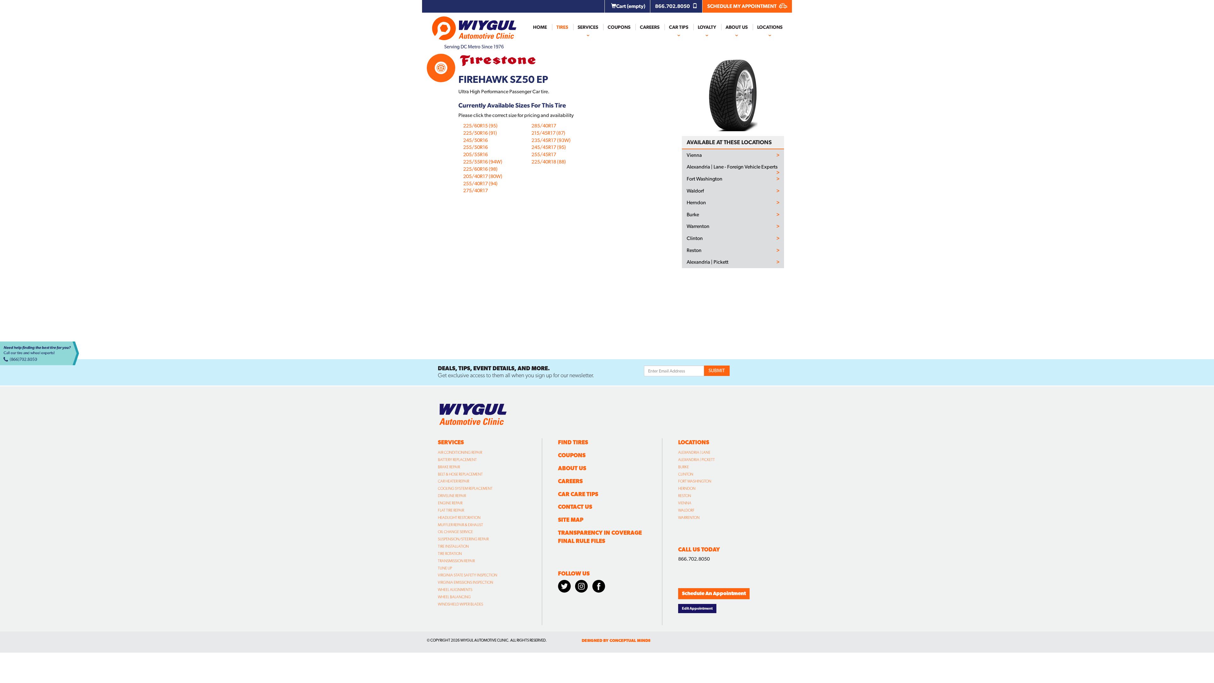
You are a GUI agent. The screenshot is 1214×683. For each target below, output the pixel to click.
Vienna (694, 155)
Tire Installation (453, 546)
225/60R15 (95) (480, 126)
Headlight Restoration (459, 517)
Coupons (619, 27)
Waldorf (695, 191)
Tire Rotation (450, 553)
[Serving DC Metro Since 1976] (474, 25)
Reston (694, 250)
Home (540, 27)
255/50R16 (475, 147)
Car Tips (678, 27)
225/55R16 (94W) (482, 162)
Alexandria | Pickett (707, 262)
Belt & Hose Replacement (460, 474)
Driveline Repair (452, 496)
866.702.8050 (673, 6)
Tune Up (445, 568)
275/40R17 (475, 191)
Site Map (570, 519)
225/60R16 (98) (480, 169)
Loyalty (707, 27)
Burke (693, 215)
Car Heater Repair (453, 481)
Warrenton (698, 226)
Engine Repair (450, 503)
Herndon (696, 203)
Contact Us (575, 506)
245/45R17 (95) (548, 147)
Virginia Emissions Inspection (465, 582)
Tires (562, 27)
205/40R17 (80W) (482, 176)
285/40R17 (543, 126)
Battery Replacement (457, 460)
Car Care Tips (578, 494)
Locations (769, 27)
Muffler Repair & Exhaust (460, 525)
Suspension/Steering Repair (463, 539)
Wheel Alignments (455, 590)
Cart (630, 6)
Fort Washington (704, 179)
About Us (737, 27)
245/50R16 (475, 140)
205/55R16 (475, 154)
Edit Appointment (697, 608)
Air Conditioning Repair (460, 452)
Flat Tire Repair (451, 510)
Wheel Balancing (454, 597)
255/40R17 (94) (480, 184)
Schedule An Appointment (714, 593)
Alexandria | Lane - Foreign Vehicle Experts (732, 167)
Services (588, 27)
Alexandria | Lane (694, 452)
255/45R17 (543, 154)
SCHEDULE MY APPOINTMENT (742, 6)
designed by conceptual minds (616, 640)
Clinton (695, 238)
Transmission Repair (456, 561)
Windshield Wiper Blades (460, 604)
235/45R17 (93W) (551, 140)
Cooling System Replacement (465, 488)
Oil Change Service (455, 532)
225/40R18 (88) (548, 162)
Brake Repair (449, 467)
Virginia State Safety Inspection (467, 575)
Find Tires (573, 442)
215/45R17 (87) (548, 133)
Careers (649, 27)
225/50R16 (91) (480, 133)
